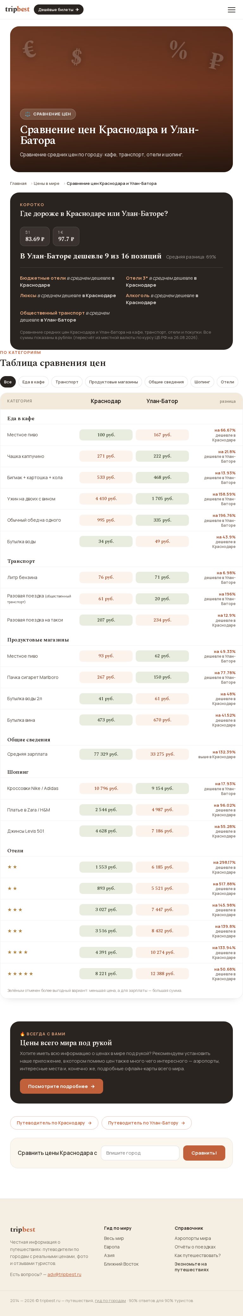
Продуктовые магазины (113, 382)
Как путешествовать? (198, 1255)
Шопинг (202, 382)
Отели (227, 382)
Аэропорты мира (193, 1238)
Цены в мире (46, 183)
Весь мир (114, 1238)
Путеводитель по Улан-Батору (146, 1123)
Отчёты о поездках (195, 1247)
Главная (18, 183)
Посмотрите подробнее (61, 1086)
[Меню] (231, 9)
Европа (112, 1247)
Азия (109, 1255)
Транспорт (66, 382)
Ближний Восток (121, 1264)
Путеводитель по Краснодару (54, 1123)
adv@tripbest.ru (64, 1274)
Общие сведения (166, 382)
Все (8, 382)
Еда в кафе (33, 382)
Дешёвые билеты (58, 9)
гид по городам (110, 1300)
